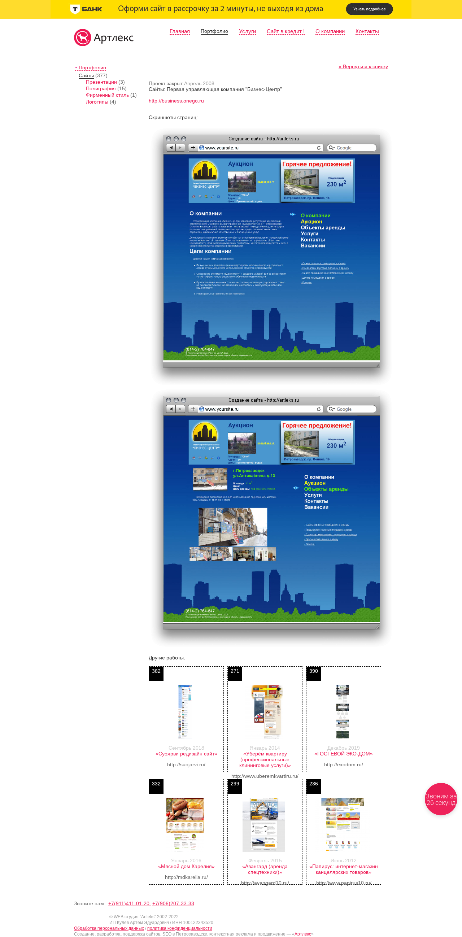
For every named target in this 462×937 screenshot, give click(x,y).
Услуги (247, 31)
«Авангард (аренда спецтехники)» (265, 869)
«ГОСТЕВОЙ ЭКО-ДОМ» (343, 754)
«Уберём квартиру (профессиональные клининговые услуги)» (265, 759)
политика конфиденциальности (179, 928)
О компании (330, 31)
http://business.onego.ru (176, 101)
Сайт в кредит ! (286, 31)
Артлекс (303, 934)
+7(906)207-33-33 (173, 903)
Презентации (101, 82)
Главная (180, 31)
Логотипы (97, 102)
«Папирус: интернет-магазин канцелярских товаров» (343, 869)
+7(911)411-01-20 (129, 903)
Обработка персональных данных (109, 928)
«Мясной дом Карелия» (186, 866)
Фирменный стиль (107, 95)
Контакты (367, 31)
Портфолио (214, 31)
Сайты (86, 75)
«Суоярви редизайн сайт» (186, 754)
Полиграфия (101, 88)
